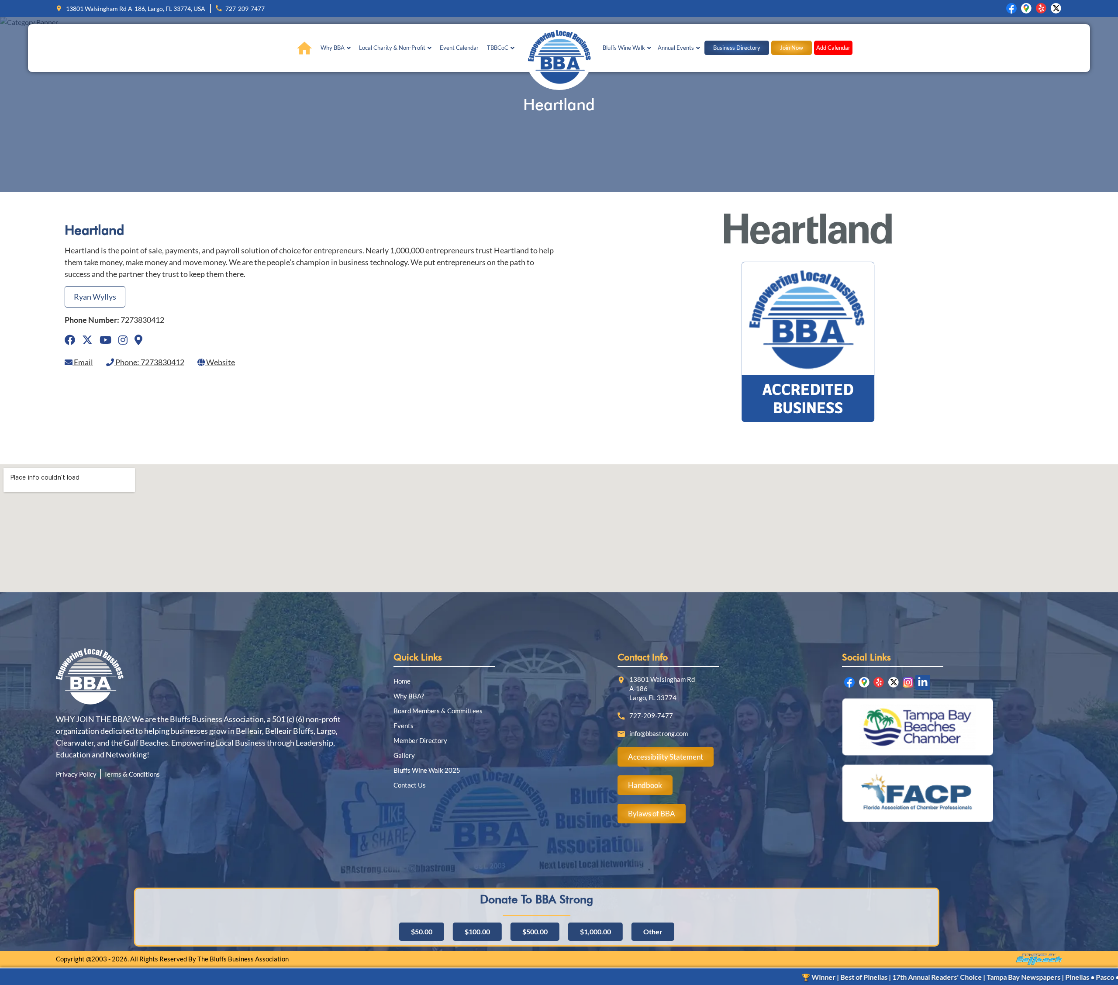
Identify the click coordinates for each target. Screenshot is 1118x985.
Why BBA (333, 47)
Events (403, 725)
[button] (335, 48)
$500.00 (535, 931)
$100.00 (477, 931)
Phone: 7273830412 (149, 362)
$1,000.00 (595, 931)
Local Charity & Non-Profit (392, 47)
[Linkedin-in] (922, 682)
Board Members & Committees (438, 711)
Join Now (791, 47)
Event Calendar (459, 47)
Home (402, 681)
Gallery (404, 755)
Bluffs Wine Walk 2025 (426, 770)
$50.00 (421, 931)
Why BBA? (408, 696)
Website (220, 362)
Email (82, 362)
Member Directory (420, 740)
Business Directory (736, 47)
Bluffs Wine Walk (624, 47)
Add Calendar (833, 47)
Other (653, 931)
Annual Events (676, 47)
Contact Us (409, 785)
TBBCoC (497, 47)
